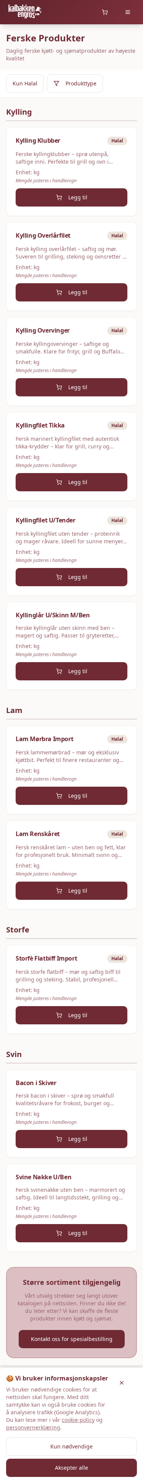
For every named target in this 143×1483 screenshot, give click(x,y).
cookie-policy (78, 1419)
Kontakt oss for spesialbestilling (71, 1339)
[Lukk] (121, 1383)
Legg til (77, 197)
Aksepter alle (71, 1467)
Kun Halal (25, 83)
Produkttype (81, 83)
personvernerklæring (33, 1427)
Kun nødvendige (71, 1446)
